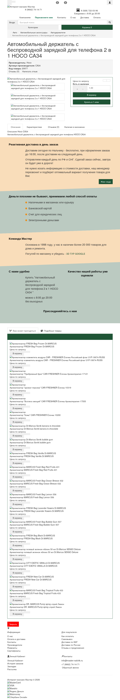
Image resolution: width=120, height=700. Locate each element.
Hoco (29, 62)
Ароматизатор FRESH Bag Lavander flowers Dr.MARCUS (37, 511)
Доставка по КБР (69, 641)
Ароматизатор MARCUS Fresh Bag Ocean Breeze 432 (35, 483)
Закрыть (13, 624)
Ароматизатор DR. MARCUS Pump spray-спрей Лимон (36, 606)
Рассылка (12, 669)
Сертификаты (13, 650)
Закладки (11, 666)
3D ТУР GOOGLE (76, 253)
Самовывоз (66, 639)
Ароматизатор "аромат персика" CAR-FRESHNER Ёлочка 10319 (40, 387)
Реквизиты (12, 647)
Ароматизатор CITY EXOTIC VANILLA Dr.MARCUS (33, 565)
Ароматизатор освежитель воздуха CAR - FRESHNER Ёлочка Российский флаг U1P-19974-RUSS (56, 360)
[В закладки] (105, 80)
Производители (14, 644)
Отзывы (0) (14, 71)
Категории (33, 27)
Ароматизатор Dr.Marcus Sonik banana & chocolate (34, 428)
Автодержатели (58, 32)
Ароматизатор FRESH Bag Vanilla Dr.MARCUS (32, 456)
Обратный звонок (70, 667)
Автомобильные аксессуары (33, 32)
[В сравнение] (108, 80)
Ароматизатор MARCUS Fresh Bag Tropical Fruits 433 (35, 593)
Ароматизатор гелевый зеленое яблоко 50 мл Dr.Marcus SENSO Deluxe (44, 552)
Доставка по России (70, 644)
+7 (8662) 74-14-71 (70, 664)
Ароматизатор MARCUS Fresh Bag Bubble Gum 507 (34, 524)
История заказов (15, 663)
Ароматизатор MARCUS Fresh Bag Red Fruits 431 (33, 469)
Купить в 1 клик (91, 102)
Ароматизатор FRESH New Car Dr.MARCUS (30, 579)
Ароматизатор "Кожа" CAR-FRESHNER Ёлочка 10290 (35, 415)
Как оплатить (67, 636)
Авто (15, 32)
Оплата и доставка (16, 639)
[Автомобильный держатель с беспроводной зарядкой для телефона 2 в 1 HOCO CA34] (37, 80)
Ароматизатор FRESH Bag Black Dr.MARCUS (31, 538)
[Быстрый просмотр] (26, 352)
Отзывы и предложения (72, 647)
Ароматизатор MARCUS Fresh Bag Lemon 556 (32, 497)
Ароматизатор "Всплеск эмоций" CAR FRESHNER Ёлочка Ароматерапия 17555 (48, 401)
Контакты (11, 641)
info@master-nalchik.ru (72, 660)
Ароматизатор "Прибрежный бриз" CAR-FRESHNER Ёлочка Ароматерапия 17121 (49, 373)
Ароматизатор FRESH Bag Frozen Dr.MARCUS (32, 346)
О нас (10, 636)
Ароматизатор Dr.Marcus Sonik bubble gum (30, 442)
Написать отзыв (29, 71)
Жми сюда (106, 181)
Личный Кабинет (15, 660)
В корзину (91, 94)
